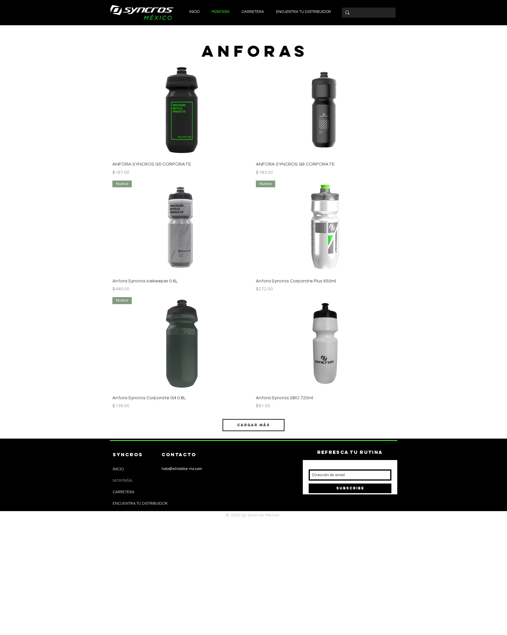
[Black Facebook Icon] (166, 507)
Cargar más (253, 425)
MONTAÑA (122, 480)
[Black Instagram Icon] (156, 507)
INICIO (118, 469)
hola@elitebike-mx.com (182, 469)
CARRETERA (123, 492)
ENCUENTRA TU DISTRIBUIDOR (140, 503)
